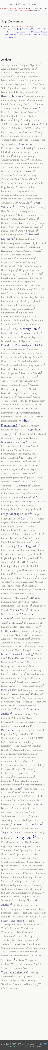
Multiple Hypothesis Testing (25, 626)
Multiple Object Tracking (16, 631)
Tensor (17, 912)
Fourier (37, 341)
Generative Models (31, 373)
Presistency (7, 709)
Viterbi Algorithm (23, 976)
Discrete (37, 250)
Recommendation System (14, 765)
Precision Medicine (28, 705)
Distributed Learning (25, 262)
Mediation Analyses (23, 581)
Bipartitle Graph (9, 116)
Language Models (33, 509)
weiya (23, 1044)
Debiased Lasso (9, 223)
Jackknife (6, 477)
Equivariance (26, 312)
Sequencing (7, 820)
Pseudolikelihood (22, 725)
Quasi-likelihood (24, 734)
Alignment (7, 76)
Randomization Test (28, 753)
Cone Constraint (16, 167)
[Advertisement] (24, 1014)
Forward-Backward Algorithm (16, 341)
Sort (16, 850)
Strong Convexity (34, 885)
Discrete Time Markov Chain (16, 254)
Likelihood (31, 526)
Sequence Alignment (30, 816)
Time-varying (17, 920)
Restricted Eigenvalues (27, 780)
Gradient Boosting (19, 384)
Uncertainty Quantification (27, 944)
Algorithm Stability (24, 72)
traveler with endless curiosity (11, 8)
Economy (23, 277)
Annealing (20, 76)
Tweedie (5, 940)
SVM (18, 792)
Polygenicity (7, 701)
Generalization (9, 361)
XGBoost (29, 984)
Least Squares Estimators (27, 522)
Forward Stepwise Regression (28, 337)
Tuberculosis (8, 936)
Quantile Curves (26, 730)
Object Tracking (36, 674)
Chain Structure (25, 132)
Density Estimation (28, 230)
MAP (17, 562)
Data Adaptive (9, 211)
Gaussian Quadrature (23, 353)
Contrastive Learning (12, 183)
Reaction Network (24, 761)
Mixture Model (19, 610)
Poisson (5, 697)
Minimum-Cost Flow (12, 601)
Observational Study (11, 677)
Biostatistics (20, 112)
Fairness (5, 329)
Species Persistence (10, 865)
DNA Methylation (26, 207)
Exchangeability (21, 320)
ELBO (39, 274)
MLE (25, 562)
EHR (31, 274)
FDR (20, 324)
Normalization (19, 670)
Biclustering (16, 104)
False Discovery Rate (26, 328)
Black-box (33, 116)
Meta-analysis (26, 589)
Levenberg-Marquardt (12, 526)
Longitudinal (31, 558)
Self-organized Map (24, 812)
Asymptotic (21, 84)
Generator (7, 380)
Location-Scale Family (12, 554)
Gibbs (4, 384)
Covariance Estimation (13, 194)
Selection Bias (24, 804)
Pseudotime (8, 730)
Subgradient (35, 889)
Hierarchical (8, 412)
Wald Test (40, 976)
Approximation (35, 80)
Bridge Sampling (22, 120)
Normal (5, 670)
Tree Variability (25, 932)
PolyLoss (16, 697)
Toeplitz (30, 920)
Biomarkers (7, 112)
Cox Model (25, 202)
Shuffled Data (31, 832)
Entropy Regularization (33, 297)
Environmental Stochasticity (15, 301)
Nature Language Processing (17, 654)
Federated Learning (31, 333)
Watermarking (29, 980)
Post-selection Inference (28, 701)
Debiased (34, 218)
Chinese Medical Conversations (26, 136)
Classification (26, 144)
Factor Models (32, 324)
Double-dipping (9, 270)
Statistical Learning (23, 877)
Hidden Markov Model (27, 408)
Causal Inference (31, 124)
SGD (42, 788)
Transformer (28, 928)
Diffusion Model (18, 246)
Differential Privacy (26, 238)
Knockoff (18, 497)
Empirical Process (10, 297)
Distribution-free (10, 266)
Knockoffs (30, 497)
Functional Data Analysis (16, 345)
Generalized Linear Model (15, 369)
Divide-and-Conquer (31, 266)
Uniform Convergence (13, 947)
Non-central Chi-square (13, 662)
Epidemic (36, 301)
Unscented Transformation (15, 955)
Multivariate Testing (22, 642)
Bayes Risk (40, 88)
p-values (13, 988)
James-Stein (19, 477)
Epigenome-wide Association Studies (19, 305)
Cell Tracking (16, 128)
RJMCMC (20, 738)
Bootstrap (7, 120)
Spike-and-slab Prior (31, 865)
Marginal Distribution (23, 570)
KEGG (25, 481)
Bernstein (24, 100)
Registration (8, 773)
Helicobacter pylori (31, 404)
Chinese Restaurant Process (15, 139)
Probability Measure (25, 718)
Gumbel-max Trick (21, 400)
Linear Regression (29, 546)
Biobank (17, 108)
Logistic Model (34, 554)
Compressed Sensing (24, 156)
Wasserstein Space (10, 980)
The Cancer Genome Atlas (25, 916)
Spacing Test (27, 850)
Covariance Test (9, 202)
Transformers (8, 932)
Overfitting (23, 681)
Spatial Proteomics (29, 858)
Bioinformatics (31, 108)
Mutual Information (26, 646)
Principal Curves (23, 714)
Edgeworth (36, 277)
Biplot (23, 116)
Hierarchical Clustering (28, 412)
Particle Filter (9, 689)
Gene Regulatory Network (28, 357)
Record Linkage (37, 765)
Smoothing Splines (25, 846)
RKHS (31, 738)
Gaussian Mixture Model (14, 349)
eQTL (38, 984)
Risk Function (31, 788)
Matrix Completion (26, 578)
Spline (4, 869)
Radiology (6, 745)
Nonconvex (33, 662)
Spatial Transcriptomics (13, 861)
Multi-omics (16, 622)
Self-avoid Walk (22, 808)
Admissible (7, 72)
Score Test (19, 800)
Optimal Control (32, 677)
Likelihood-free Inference (14, 530)
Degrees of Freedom (32, 226)
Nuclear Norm (17, 674)
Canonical (14, 124)
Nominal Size (35, 658)
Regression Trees (25, 773)
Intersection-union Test (14, 461)
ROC (4, 742)
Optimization (8, 681)
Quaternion (7, 738)
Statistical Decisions (24, 873)
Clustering (28, 148)
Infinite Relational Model (25, 446)
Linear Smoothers (10, 550)
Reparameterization (24, 776)
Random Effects (22, 745)
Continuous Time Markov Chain (19, 179)
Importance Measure (27, 438)
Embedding (26, 289)
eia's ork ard (24, 3)
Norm (32, 666)
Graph (16, 389)
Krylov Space (28, 501)
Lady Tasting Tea (29, 505)
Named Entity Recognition (29, 650)
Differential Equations (12, 234)
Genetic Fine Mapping (26, 380)
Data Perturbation (27, 215)
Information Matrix (11, 450)
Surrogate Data (9, 900)
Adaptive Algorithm (30, 65)
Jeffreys (31, 477)
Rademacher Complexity (21, 742)
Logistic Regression (12, 558)
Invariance (34, 461)
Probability (7, 718)
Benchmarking (9, 100)
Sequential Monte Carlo (28, 824)
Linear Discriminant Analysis (16, 538)
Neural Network (17, 658)
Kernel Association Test (21, 489)
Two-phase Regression (23, 940)
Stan (21, 869)
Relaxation (7, 776)
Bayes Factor (27, 88)
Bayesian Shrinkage (35, 96)
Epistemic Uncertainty (23, 308)
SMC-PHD (7, 792)
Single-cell (26, 837)
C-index (37, 120)
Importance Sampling (14, 442)
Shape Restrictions (30, 828)
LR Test (41, 501)
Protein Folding (28, 721)
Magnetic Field (21, 566)
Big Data (28, 104)
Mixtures (35, 610)
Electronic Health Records (15, 285)
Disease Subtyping (26, 258)
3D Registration (10, 65)
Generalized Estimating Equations (27, 365)
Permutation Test (20, 693)
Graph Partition (20, 393)
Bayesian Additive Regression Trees (19, 92)
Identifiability (26, 434)
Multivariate (21, 634)
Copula (39, 183)
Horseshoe (7, 429)
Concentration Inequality (15, 159)
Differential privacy (11, 243)
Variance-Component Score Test (17, 968)
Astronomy (7, 84)
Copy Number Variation (13, 187)
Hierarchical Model (12, 416)
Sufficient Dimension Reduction (17, 892)
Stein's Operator (20, 881)
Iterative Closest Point (24, 26)
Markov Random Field (26, 573)
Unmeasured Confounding (22, 951)
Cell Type (30, 128)
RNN (39, 738)
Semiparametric (9, 816)
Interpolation (28, 457)
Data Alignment (26, 211)
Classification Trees (11, 148)
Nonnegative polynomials (14, 666)
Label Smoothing (10, 505)
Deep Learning (28, 223)
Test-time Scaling (32, 912)
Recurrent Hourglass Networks (17, 769)
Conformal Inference (23, 171)
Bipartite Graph (36, 112)
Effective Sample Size (12, 281)
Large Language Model (16, 514)
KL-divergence (22, 485)
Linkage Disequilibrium (33, 550)
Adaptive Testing (10, 68)
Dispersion (7, 262)
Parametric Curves (10, 685)
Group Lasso (25, 396)
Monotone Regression (26, 618)
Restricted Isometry (11, 784)
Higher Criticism (30, 425)
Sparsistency (23, 854)
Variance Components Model (26, 964)
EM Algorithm (9, 277)
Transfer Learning (10, 928)
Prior (36, 714)
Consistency (30, 175)
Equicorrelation (9, 312)
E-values (22, 274)
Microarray (7, 597)
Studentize (7, 889)
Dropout (24, 270)
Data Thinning (20, 218)
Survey (22, 900)
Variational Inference (15, 972)
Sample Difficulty (28, 796)
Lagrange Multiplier (11, 509)
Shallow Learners (10, 828)
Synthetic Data (21, 905)
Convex (29, 183)
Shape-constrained (11, 832)
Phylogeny (37, 693)
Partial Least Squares (32, 685)
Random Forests (22, 749)
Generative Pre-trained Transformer (19, 377)
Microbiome (21, 597)
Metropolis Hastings (23, 593)
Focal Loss (6, 337)
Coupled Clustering (26, 190)
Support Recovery (31, 896)
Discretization (8, 258)
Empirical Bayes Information (24, 293)
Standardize (31, 869)
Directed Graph (23, 250)
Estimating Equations (26, 316)
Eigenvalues (30, 281)
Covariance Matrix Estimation (27, 198)
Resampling (7, 780)
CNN (4, 124)
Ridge (18, 788)
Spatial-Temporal (36, 861)
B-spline (33, 84)
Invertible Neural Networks (15, 465)
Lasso (26, 518)
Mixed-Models (24, 605)
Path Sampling (25, 689)
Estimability (7, 316)
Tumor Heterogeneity (27, 936)
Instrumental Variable (29, 453)
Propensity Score (10, 721)
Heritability (7, 408)
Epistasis (5, 308)
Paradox (35, 681)
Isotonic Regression (12, 469)
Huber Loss (20, 429)
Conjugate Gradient (12, 175)
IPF (14, 434)
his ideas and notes (24, 10)
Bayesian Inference (13, 96)
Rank (4, 757)
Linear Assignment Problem (29, 534)
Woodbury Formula (11, 984)
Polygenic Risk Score (33, 697)
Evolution (6, 320)
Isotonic (35, 465)
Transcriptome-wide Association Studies (21, 924)
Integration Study (10, 457)
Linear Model (24, 542)
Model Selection (11, 614)
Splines (13, 869)
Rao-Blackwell (16, 757)
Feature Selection (10, 333)
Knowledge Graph (11, 501)
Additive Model (28, 68)
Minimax (35, 598)
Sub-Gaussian (21, 889)
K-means (15, 481)
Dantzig (41, 207)
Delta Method (9, 230)
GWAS (39, 345)
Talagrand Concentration (24, 908)
